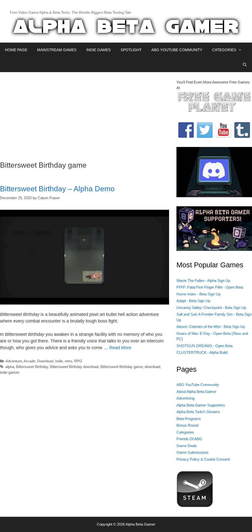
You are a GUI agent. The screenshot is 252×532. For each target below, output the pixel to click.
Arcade (29, 361)
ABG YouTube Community (197, 385)
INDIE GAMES (98, 50)
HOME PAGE (16, 50)
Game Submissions (192, 452)
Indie (59, 361)
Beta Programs (188, 419)
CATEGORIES (224, 50)
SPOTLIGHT (131, 50)
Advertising (185, 398)
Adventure (13, 361)
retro (68, 361)
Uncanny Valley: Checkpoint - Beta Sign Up (211, 308)
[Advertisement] (84, 114)
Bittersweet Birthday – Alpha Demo (57, 189)
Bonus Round (187, 425)
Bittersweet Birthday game (121, 367)
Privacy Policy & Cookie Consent (203, 459)
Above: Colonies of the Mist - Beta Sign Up (210, 326)
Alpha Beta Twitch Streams (198, 412)
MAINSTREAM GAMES (57, 50)
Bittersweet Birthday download (74, 367)
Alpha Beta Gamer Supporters (200, 405)
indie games (9, 372)
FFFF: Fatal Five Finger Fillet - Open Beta (209, 287)
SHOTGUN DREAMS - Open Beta (204, 346)
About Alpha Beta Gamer (196, 391)
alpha (9, 367)
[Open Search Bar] (244, 64)
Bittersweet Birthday (32, 367)
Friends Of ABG (189, 439)
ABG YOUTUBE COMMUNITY (176, 50)
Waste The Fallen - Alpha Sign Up (203, 280)
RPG (78, 361)
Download (45, 361)
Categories (185, 432)
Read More (120, 347)
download (152, 367)
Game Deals (186, 446)
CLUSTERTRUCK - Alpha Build (201, 352)
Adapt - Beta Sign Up (193, 301)
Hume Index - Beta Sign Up (198, 294)
